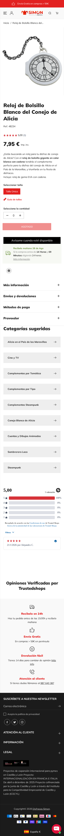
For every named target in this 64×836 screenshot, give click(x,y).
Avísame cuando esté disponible (32, 240)
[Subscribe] (59, 707)
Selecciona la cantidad (16, 208)
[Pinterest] (9, 271)
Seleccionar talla (13, 185)
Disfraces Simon (41, 808)
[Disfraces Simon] (32, 13)
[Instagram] (22, 722)
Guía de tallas (14, 199)
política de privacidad (29, 714)
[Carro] (57, 13)
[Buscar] (49, 13)
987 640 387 (47, 683)
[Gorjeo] (14, 722)
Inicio (6, 22)
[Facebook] (7, 722)
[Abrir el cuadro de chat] (56, 829)
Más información (21, 259)
